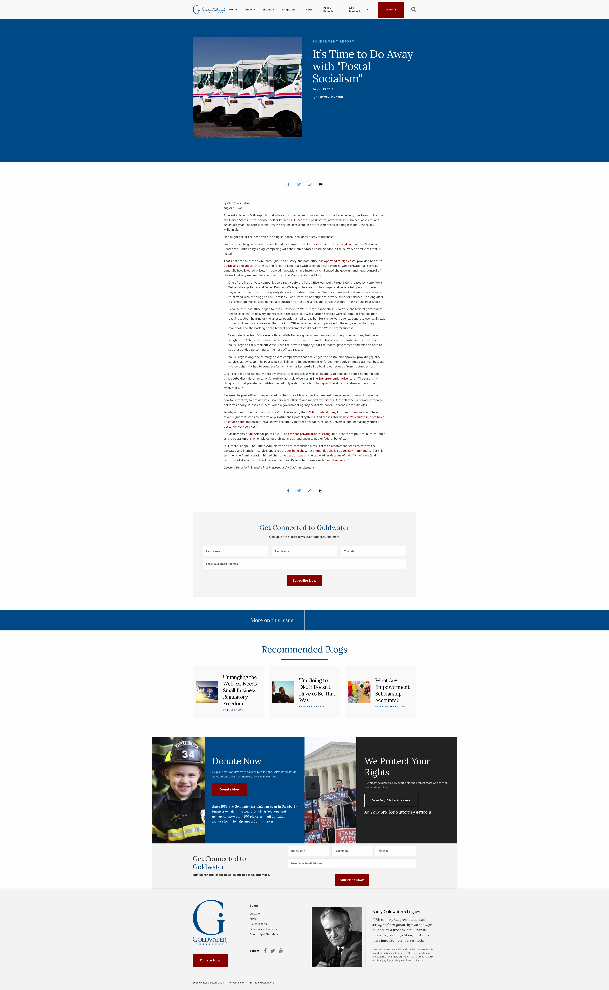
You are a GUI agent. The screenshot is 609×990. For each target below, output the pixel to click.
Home (233, 9)
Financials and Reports (263, 929)
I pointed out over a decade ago (332, 244)
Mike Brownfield (313, 706)
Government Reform (333, 41)
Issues (267, 9)
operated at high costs (339, 261)
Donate (391, 9)
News (309, 9)
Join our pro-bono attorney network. (398, 812)
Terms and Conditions (262, 982)
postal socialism (336, 460)
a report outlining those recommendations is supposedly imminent (320, 450)
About (248, 9)
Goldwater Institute (392, 706)
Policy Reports (328, 9)
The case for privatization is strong (306, 434)
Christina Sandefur (330, 97)
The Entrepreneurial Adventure (334, 378)
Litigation (288, 9)
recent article (235, 215)
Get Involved (354, 9)
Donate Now (229, 789)
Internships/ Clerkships (264, 934)
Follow (254, 951)
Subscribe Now (304, 580)
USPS (296, 220)
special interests (256, 266)
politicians (231, 266)
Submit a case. (391, 800)
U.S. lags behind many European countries (335, 412)
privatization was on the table (300, 455)
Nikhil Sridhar (255, 434)
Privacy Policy (237, 982)
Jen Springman (235, 709)
